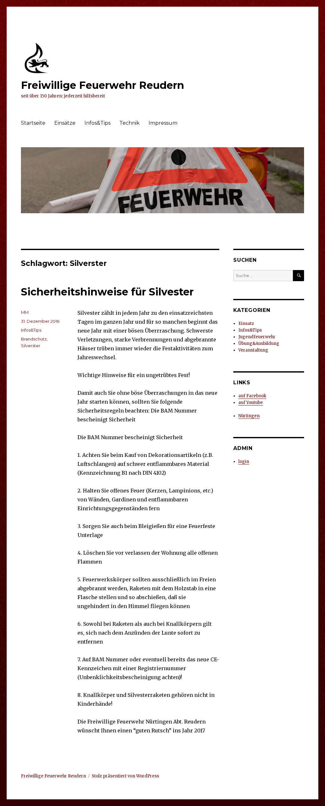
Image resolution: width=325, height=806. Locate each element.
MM (25, 312)
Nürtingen (249, 416)
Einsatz (246, 323)
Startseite (33, 123)
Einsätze (65, 123)
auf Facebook (252, 396)
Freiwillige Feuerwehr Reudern (102, 85)
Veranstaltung (253, 350)
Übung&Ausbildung (258, 343)
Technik (129, 123)
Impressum (163, 123)
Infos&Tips (97, 123)
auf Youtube (250, 402)
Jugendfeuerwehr (256, 337)
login (243, 461)
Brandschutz (34, 338)
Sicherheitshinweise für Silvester (107, 292)
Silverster (30, 345)
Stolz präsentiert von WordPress (125, 776)
